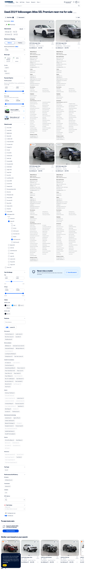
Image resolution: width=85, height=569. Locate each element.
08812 (16, 46)
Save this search (72, 272)
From (6, 497)
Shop (17, 2)
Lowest (6, 86)
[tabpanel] (15, 48)
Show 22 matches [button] (10, 531)
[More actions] (52, 48)
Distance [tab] (10, 42)
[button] (8, 32)
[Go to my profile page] (77, 2)
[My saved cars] (73, 2)
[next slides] (82, 552)
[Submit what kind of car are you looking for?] (79, 5)
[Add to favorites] (52, 22)
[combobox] (14, 509)
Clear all (21, 28)
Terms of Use (5, 562)
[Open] (24, 509)
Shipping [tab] (20, 42)
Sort (79, 17)
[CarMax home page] (9, 2)
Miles (6, 48)
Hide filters (10, 17)
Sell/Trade (22, 2)
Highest (17, 86)
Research (33, 2)
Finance (28, 2)
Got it (4, 565)
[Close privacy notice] (19, 555)
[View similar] (49, 22)
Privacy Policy (7, 560)
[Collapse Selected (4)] (25, 29)
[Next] (53, 31)
